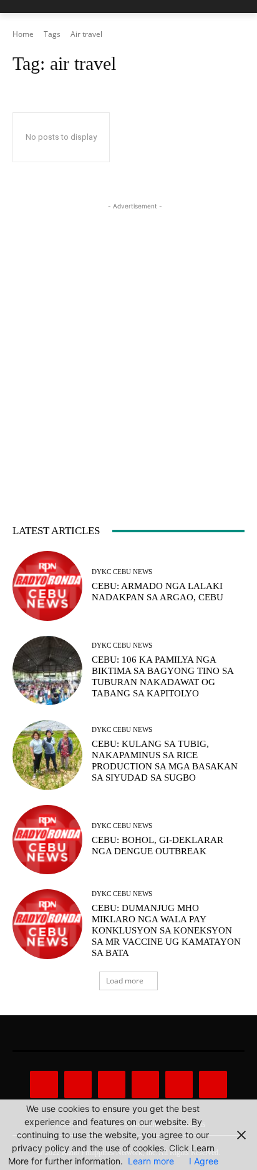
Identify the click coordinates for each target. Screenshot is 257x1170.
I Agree (203, 1161)
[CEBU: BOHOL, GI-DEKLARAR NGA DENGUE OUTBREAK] (47, 840)
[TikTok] (145, 1084)
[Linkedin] (111, 1084)
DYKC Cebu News (122, 571)
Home (23, 34)
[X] (179, 1084)
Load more (124, 980)
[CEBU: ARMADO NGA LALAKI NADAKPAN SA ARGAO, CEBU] (47, 586)
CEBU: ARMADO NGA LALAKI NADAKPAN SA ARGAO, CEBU (157, 591)
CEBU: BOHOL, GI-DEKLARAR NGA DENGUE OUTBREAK (157, 845)
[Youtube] (212, 1084)
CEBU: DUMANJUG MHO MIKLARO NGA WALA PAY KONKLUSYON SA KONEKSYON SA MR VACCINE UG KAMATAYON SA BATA (166, 930)
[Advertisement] (128, 341)
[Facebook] (43, 1084)
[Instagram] (78, 1084)
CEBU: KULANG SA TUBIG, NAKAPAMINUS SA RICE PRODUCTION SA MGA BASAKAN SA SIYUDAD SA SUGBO (165, 760)
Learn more (151, 1161)
